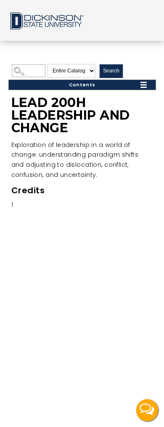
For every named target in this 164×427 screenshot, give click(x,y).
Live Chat (147, 410)
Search (111, 71)
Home (46, 20)
